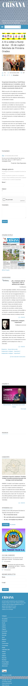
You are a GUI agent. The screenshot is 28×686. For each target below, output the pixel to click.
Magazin (4, 639)
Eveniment (4, 621)
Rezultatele (12, 524)
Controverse (6, 277)
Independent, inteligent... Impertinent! (11, 353)
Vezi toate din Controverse (18, 356)
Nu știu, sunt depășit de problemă (13, 519)
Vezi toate (23, 409)
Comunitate (5, 457)
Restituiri (4, 659)
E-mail (3, 582)
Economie (4, 631)
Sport (3, 637)
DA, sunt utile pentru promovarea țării (14, 517)
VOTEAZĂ (5, 524)
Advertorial (4, 666)
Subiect (4, 190)
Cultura (4, 625)
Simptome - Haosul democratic (10, 349)
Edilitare (4, 655)
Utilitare (4, 651)
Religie (3, 647)
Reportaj (4, 657)
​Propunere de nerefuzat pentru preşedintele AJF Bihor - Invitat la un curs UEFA (16, 566)
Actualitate (16, 75)
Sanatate (4, 633)
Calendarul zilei (6, 649)
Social (3, 623)
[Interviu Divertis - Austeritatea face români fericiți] (14, 395)
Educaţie (4, 635)
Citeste (23, 317)
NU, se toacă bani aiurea (10, 514)
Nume (4, 182)
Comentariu (4, 205)
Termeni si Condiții (6, 675)
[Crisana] (14, 5)
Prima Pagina (5, 662)
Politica (4, 627)
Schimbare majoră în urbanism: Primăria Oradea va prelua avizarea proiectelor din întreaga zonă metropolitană (14, 478)
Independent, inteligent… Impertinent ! (11, 351)
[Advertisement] (13, 370)
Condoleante (5, 664)
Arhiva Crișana (5, 270)
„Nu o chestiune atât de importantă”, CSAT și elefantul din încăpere (18, 282)
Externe (4, 641)
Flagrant (4, 629)
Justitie (4, 653)
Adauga (5, 589)
